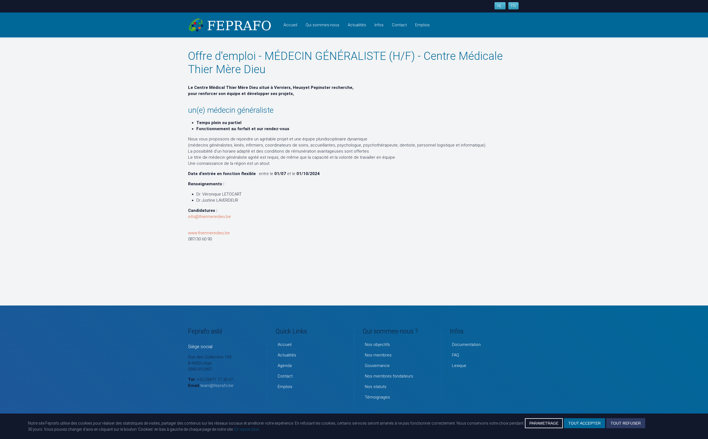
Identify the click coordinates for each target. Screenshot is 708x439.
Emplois (422, 24)
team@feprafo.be (216, 385)
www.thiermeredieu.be (209, 232)
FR (513, 6)
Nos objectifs (377, 344)
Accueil (290, 24)
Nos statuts (375, 386)
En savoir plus (247, 429)
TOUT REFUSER (626, 423)
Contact (399, 24)
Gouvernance (377, 365)
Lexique (459, 365)
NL (500, 6)
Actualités (357, 24)
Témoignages (377, 397)
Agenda (285, 365)
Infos (379, 24)
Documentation (466, 344)
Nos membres (378, 355)
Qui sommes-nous (322, 24)
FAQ (455, 355)
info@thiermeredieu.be (209, 216)
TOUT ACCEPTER (584, 423)
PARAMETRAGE (543, 423)
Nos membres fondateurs (389, 376)
